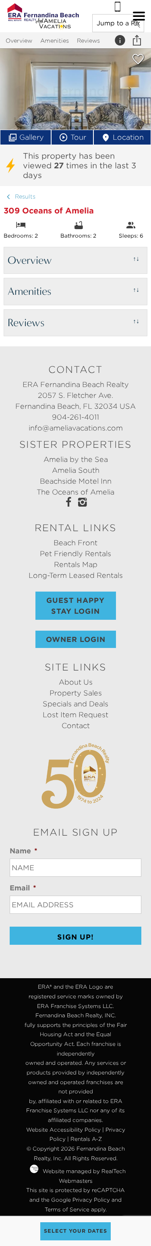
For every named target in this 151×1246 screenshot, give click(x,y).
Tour (78, 137)
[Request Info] (121, 40)
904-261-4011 (75, 417)
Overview (19, 40)
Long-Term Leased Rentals (76, 575)
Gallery (31, 137)
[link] (138, 62)
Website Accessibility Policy (63, 1129)
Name (23, 851)
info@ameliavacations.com (76, 428)
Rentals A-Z (86, 1139)
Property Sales (76, 693)
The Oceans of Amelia (75, 492)
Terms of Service (67, 1209)
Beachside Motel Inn (76, 481)
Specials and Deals (75, 704)
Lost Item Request (75, 714)
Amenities (54, 40)
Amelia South (75, 470)
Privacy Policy (91, 1199)
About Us (76, 682)
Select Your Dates (75, 1231)
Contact (76, 725)
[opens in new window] (69, 503)
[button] (139, 16)
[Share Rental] (137, 40)
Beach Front (75, 542)
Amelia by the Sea (75, 459)
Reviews (88, 40)
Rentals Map (75, 564)
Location (128, 137)
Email (23, 888)
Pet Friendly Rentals (75, 553)
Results (24, 196)
